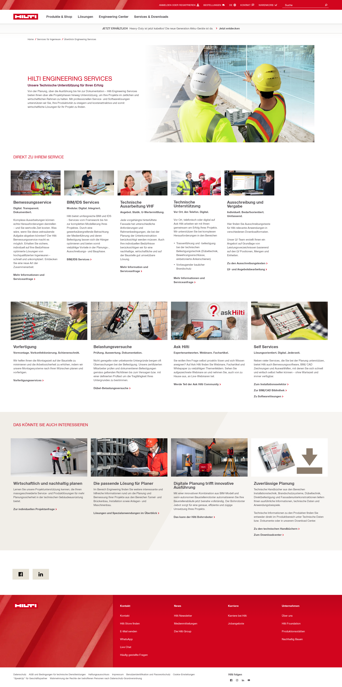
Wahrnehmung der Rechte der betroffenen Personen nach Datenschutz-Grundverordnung (96, 678)
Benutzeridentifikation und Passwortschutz (148, 674)
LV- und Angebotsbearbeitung (246, 269)
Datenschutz (19, 674)
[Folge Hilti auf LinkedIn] (243, 680)
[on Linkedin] (41, 574)
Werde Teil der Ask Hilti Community (196, 384)
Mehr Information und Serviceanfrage (134, 269)
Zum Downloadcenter (268, 534)
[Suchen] (326, 5)
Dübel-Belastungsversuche (111, 388)
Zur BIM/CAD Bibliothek (269, 390)
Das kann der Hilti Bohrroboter (193, 516)
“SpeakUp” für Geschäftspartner (30, 678)
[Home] (25, 17)
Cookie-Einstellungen (184, 674)
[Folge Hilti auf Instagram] (237, 680)
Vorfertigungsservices (27, 380)
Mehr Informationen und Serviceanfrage (28, 276)
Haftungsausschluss (98, 674)
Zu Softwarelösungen (267, 396)
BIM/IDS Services (78, 259)
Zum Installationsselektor (270, 384)
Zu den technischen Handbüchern (275, 528)
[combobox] (305, 5)
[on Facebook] (20, 574)
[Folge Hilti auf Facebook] (231, 680)
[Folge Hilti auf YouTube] (249, 680)
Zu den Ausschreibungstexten (246, 263)
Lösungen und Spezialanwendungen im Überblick (125, 513)
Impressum (118, 674)
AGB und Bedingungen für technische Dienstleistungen (57, 674)
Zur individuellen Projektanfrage (34, 509)
